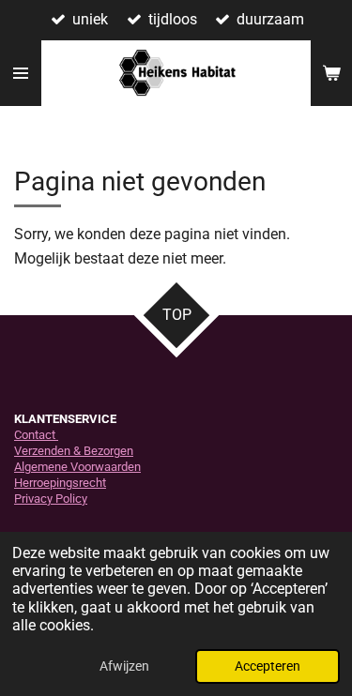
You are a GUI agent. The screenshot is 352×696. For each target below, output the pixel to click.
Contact (36, 435)
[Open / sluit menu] (20, 73)
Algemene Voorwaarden (77, 467)
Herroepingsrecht (60, 483)
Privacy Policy (50, 499)
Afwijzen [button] (124, 666)
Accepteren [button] (267, 666)
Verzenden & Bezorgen (73, 451)
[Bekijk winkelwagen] (331, 73)
